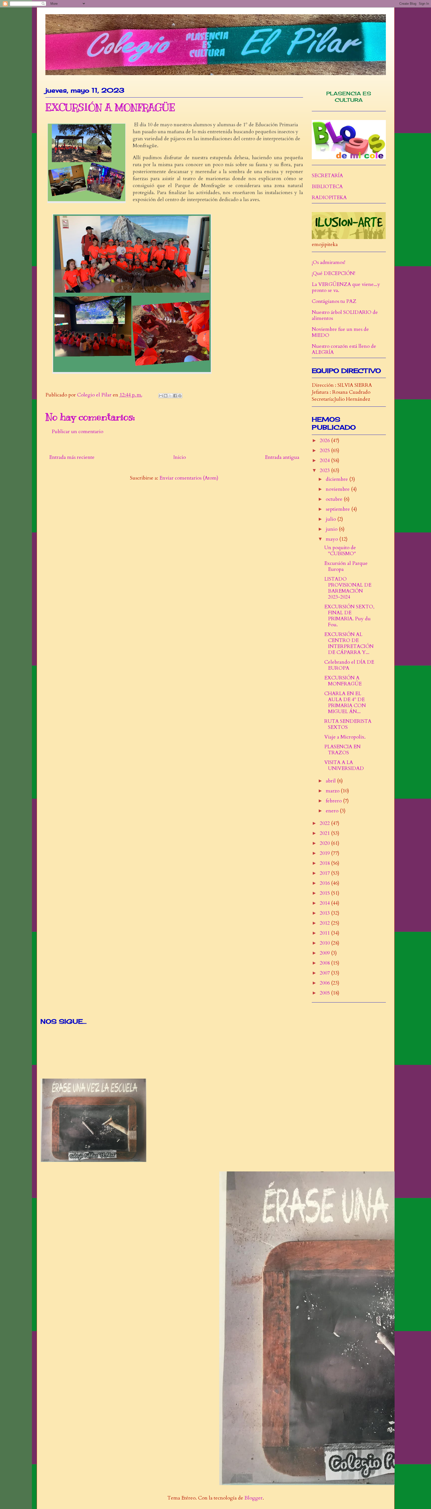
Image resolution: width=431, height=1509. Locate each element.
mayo (332, 539)
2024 (325, 460)
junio (332, 529)
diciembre (337, 479)
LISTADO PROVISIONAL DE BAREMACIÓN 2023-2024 (347, 588)
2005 (325, 993)
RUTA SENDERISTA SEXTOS (347, 724)
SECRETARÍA (327, 175)
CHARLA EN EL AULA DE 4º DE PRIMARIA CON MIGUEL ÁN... (345, 702)
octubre (335, 499)
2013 (325, 913)
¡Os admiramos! (328, 262)
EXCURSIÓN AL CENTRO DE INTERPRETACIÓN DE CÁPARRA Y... (349, 643)
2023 (325, 470)
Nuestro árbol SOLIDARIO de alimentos (345, 315)
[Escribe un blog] (165, 395)
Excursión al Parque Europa (346, 566)
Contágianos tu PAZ (334, 301)
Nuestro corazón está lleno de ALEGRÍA (344, 349)
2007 (325, 973)
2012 (325, 923)
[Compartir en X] (170, 395)
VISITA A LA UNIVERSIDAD (344, 765)
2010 (325, 943)
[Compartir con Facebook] (175, 395)
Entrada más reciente (72, 457)
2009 (325, 953)
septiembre (338, 509)
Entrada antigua (282, 457)
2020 (325, 843)
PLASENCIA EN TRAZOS (342, 749)
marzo (333, 790)
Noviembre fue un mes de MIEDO (340, 332)
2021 (325, 833)
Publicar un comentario (77, 431)
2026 (325, 440)
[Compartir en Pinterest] (179, 395)
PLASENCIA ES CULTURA (348, 96)
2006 (325, 983)
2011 (325, 933)
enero (333, 810)
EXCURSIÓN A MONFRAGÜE (343, 680)
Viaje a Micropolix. (345, 737)
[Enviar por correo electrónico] (160, 395)
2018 (325, 863)
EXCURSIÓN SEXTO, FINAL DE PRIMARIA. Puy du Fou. (349, 615)
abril (331, 780)
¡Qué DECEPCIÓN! (333, 273)
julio (331, 519)
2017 (325, 873)
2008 (325, 963)
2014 (325, 903)
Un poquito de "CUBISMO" (340, 550)
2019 (325, 853)
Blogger (253, 1498)
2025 (325, 450)
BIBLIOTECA (327, 186)
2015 (325, 893)
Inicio (179, 457)
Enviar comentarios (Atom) (188, 478)
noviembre (338, 489)
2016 (325, 883)
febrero (334, 800)
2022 (325, 823)
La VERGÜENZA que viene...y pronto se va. (346, 287)
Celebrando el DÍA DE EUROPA (349, 665)
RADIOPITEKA (329, 197)
